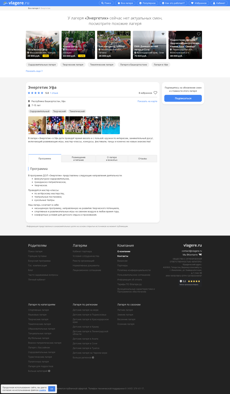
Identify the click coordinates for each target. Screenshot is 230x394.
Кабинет (220, 3)
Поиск (107, 3)
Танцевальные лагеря (39, 333)
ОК (51, 389)
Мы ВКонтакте (190, 254)
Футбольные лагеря (38, 338)
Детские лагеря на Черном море (90, 352)
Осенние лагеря (125, 324)
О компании (123, 251)
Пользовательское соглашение (133, 274)
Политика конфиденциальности (134, 270)
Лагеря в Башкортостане (133, 64)
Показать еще (33, 71)
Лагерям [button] (80, 245)
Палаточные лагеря (38, 361)
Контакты (122, 256)
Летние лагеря (125, 310)
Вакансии (122, 260)
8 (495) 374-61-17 (134, 388)
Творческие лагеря (73, 64)
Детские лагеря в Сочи (85, 343)
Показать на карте (147, 101)
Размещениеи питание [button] (78, 158)
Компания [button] (125, 245)
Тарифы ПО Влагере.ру (129, 284)
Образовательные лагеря (41, 328)
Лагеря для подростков (40, 366)
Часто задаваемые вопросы (43, 274)
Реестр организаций (83, 260)
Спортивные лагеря (38, 310)
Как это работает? (175, 3)
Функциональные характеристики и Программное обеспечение (136, 290)
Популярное (149, 3)
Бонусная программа (39, 260)
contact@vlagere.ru (192, 251)
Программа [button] (44, 158)
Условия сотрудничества (86, 256)
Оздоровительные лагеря (42, 64)
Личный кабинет (36, 279)
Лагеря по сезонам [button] (129, 304)
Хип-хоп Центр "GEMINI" (112, 46)
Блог (30, 270)
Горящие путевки (37, 256)
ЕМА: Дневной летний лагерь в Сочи (146, 48)
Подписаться (183, 98)
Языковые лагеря (37, 314)
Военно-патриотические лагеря (44, 342)
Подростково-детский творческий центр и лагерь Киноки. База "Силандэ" (184, 43)
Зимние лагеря (125, 314)
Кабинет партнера (82, 251)
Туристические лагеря (40, 356)
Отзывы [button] (142, 158)
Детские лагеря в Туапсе (86, 348)
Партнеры (122, 265)
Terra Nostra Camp (37, 49)
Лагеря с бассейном (39, 347)
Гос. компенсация (37, 265)
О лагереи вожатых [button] (112, 158)
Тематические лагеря (101, 64)
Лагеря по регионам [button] (85, 304)
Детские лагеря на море (85, 310)
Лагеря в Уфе (161, 64)
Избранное (200, 3)
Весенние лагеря (126, 319)
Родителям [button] (37, 245)
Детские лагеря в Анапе (85, 338)
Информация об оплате (129, 279)
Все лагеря (127, 3)
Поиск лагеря (35, 251)
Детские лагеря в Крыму (86, 326)
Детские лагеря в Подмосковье (89, 314)
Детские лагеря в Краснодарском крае (91, 320)
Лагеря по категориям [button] (41, 304)
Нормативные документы (86, 265)
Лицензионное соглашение (87, 270)
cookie (42, 390)
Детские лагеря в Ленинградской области (90, 332)
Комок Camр (70, 46)
